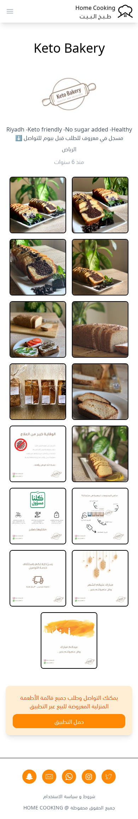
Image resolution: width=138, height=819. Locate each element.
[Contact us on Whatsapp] (69, 777)
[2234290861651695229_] (38, 205)
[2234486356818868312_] (38, 267)
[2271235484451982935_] (38, 516)
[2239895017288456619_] (38, 329)
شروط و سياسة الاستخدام (69, 795)
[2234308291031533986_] (100, 267)
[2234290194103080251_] (100, 205)
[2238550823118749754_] (100, 329)
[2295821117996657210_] (38, 578)
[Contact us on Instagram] (89, 777)
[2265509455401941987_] (100, 516)
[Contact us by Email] (49, 777)
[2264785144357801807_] (38, 454)
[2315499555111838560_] (69, 640)
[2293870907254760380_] (100, 578)
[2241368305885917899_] (100, 391)
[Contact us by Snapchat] (29, 777)
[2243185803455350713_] (38, 391)
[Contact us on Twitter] (109, 777)
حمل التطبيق (69, 721)
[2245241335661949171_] (100, 454)
